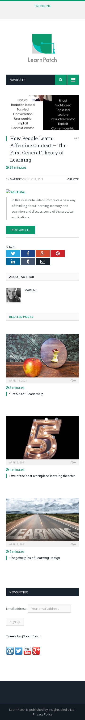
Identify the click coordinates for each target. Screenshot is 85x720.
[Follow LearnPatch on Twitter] (18, 653)
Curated (73, 179)
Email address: (17, 608)
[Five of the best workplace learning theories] (42, 440)
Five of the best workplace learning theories (42, 476)
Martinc (15, 179)
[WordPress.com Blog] (10, 653)
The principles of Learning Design (34, 558)
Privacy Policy (42, 714)
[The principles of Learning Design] (42, 522)
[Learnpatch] (42, 48)
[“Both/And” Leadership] (42, 358)
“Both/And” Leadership (26, 394)
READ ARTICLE (20, 230)
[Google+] (36, 653)
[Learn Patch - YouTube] (27, 653)
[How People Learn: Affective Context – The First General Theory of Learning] (42, 113)
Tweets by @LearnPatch (23, 636)
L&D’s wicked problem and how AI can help (41, 11)
